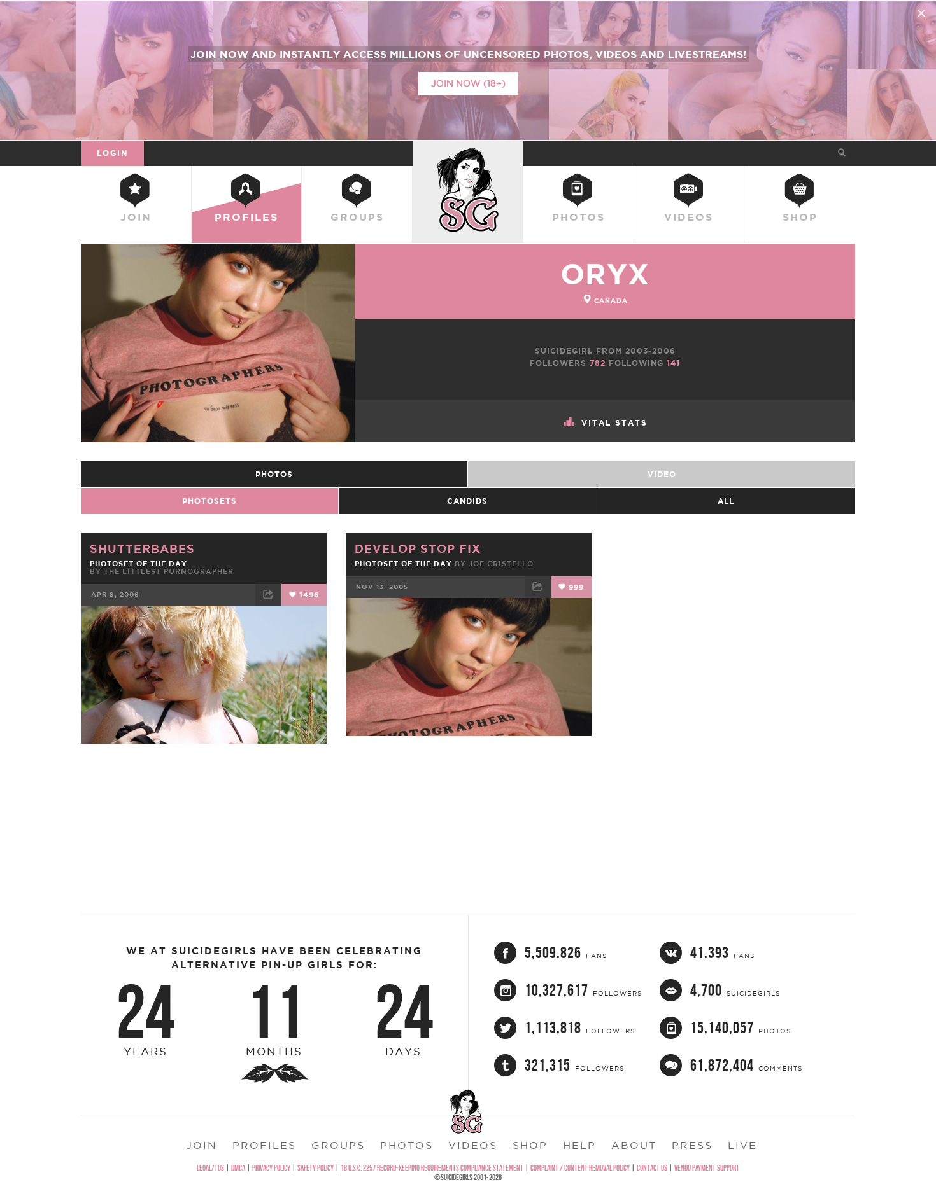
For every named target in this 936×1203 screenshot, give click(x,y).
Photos (578, 217)
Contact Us (652, 1167)
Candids (467, 501)
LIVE (742, 1145)
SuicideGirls (468, 152)
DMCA (238, 1167)
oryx (604, 274)
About (633, 1145)
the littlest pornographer (169, 571)
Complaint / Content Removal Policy (580, 1167)
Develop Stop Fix (418, 548)
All (726, 501)
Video (662, 474)
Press (692, 1145)
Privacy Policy (271, 1167)
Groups (357, 217)
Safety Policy (315, 1167)
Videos (688, 217)
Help (579, 1145)
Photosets (209, 501)
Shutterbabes (142, 548)
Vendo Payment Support (706, 1167)
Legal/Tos (210, 1167)
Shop (800, 217)
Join (136, 217)
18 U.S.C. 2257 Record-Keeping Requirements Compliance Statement (432, 1167)
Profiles (246, 217)
